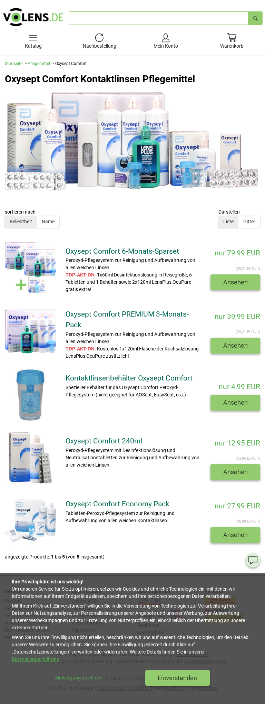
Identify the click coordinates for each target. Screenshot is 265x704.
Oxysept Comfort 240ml (104, 441)
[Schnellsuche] (255, 18)
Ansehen (235, 282)
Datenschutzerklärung (35, 659)
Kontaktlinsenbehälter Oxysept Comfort (129, 378)
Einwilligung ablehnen (78, 677)
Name (48, 221)
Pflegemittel (39, 63)
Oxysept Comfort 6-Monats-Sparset (122, 251)
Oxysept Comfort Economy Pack (117, 504)
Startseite (13, 63)
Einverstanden (177, 678)
